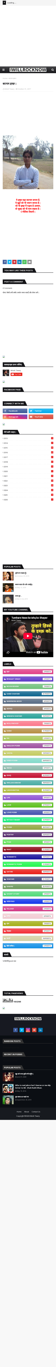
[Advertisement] (28, 36)
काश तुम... (18, 596)
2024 (28, 490)
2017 (28, 457)
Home (5, 78)
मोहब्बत (26, 931)
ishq (26, 775)
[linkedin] (40, 1030)
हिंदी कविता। (26, 946)
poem (26, 827)
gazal (26, 753)
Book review (26, 686)
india (26, 768)
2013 (28, 438)
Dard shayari (26, 694)
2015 (28, 448)
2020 (28, 471)
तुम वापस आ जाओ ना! (22, 1096)
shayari (26, 879)
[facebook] (15, 411)
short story (26, 894)
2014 (28, 443)
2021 (28, 476)
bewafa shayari (26, 716)
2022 (28, 481)
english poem (26, 745)
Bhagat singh (26, 679)
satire (26, 871)
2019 (28, 466)
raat (26, 849)
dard (26, 731)
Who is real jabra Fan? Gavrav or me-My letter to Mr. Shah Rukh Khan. (33, 1086)
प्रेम (26, 923)
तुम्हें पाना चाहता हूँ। (21, 573)
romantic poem (26, 864)
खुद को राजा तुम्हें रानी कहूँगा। (24, 1074)
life (26, 797)
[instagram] (15, 416)
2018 (28, 462)
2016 (28, 452)
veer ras (26, 901)
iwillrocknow (26, 783)
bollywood (26, 723)
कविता (26, 916)
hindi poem (26, 760)
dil (26, 738)
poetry (26, 834)
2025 (28, 495)
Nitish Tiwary (9, 89)
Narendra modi (26, 701)
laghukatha (26, 790)
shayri (26, 886)
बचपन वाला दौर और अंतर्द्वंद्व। (24, 584)
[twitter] (41, 411)
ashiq (26, 708)
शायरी (26, 938)
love (26, 805)
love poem (26, 812)
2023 (28, 485)
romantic (26, 857)
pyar (26, 842)
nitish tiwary (26, 820)
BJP (26, 671)
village (26, 909)
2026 (28, 499)
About (26, 1112)
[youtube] (41, 416)
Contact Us (36, 1112)
